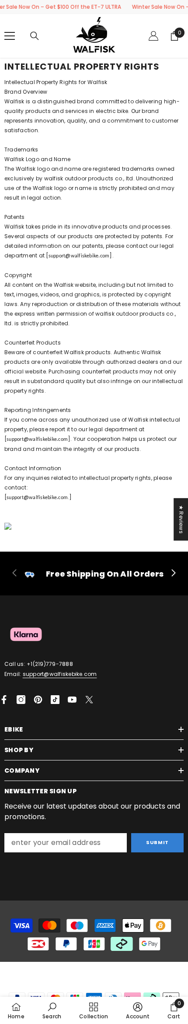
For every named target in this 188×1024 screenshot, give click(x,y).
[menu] (9, 36)
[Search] (34, 36)
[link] (94, 573)
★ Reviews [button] (181, 519)
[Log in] (153, 36)
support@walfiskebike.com (60, 674)
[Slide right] (173, 573)
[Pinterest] (38, 699)
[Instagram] (21, 699)
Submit (157, 842)
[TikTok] (55, 699)
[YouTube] (72, 699)
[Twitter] (89, 699)
